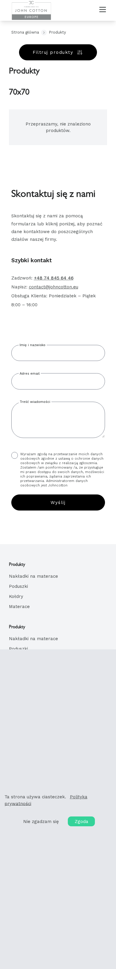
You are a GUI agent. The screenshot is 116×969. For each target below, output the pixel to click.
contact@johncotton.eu (53, 287)
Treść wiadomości (35, 402)
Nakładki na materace (33, 576)
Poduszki (18, 586)
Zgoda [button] (81, 821)
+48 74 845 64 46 (53, 278)
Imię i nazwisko (33, 345)
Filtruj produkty (53, 52)
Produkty (57, 32)
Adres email (30, 374)
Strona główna (25, 32)
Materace (19, 606)
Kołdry (16, 596)
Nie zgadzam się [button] (41, 821)
